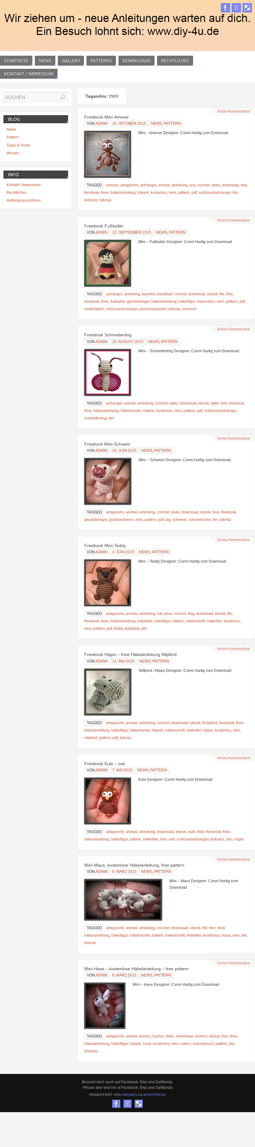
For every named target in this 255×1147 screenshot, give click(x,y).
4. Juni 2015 (123, 552)
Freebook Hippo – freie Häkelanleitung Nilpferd (130, 654)
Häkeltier (214, 621)
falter (215, 403)
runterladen (94, 309)
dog (191, 613)
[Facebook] (225, 7)
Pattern (172, 123)
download (230, 185)
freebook (91, 192)
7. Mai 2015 (122, 770)
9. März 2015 (124, 871)
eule (192, 832)
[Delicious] (247, 7)
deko (216, 185)
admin (101, 123)
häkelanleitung (123, 192)
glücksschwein (121, 519)
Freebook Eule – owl (104, 763)
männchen (206, 301)
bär (159, 613)
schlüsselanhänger (215, 192)
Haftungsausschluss (24, 200)
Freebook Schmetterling (108, 334)
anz (192, 185)
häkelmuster (131, 411)
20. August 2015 (127, 341)
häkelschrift (195, 621)
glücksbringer (138, 301)
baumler (148, 294)
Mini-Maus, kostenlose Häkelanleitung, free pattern (134, 865)
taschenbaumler (153, 309)
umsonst (189, 309)
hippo (208, 730)
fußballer (117, 301)
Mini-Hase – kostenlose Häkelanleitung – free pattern (136, 968)
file (222, 294)
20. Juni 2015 (124, 450)
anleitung (180, 185)
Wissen (13, 153)
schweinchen (199, 519)
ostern (185, 1044)
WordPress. (154, 1095)
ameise (112, 185)
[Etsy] (236, 7)
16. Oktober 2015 (129, 123)
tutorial (105, 200)
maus (226, 935)
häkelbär (144, 621)
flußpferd (209, 723)
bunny (144, 1036)
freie (105, 192)
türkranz (91, 200)
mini (172, 192)
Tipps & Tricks (18, 145)
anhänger (148, 185)
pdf (194, 192)
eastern (201, 1036)
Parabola (130, 1095)
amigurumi (129, 185)
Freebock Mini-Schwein (107, 444)
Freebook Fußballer (103, 225)
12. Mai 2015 (123, 661)
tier (235, 192)
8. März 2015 (124, 975)
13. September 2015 (131, 232)
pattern (184, 192)
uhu (229, 839)
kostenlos (159, 192)
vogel (239, 839)
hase (147, 1044)
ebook (212, 294)
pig (168, 519)
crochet (203, 185)
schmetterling (95, 418)
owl (172, 839)
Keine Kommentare (233, 111)
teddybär (132, 628)
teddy (118, 628)
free (244, 185)
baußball (164, 294)
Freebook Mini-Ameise (106, 117)
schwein (180, 519)
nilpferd (90, 738)
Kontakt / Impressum (24, 185)
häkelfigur (186, 301)
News (156, 123)
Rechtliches (16, 192)
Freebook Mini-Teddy (105, 545)
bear (168, 613)
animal (164, 185)
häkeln (143, 192)
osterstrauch (203, 1044)
